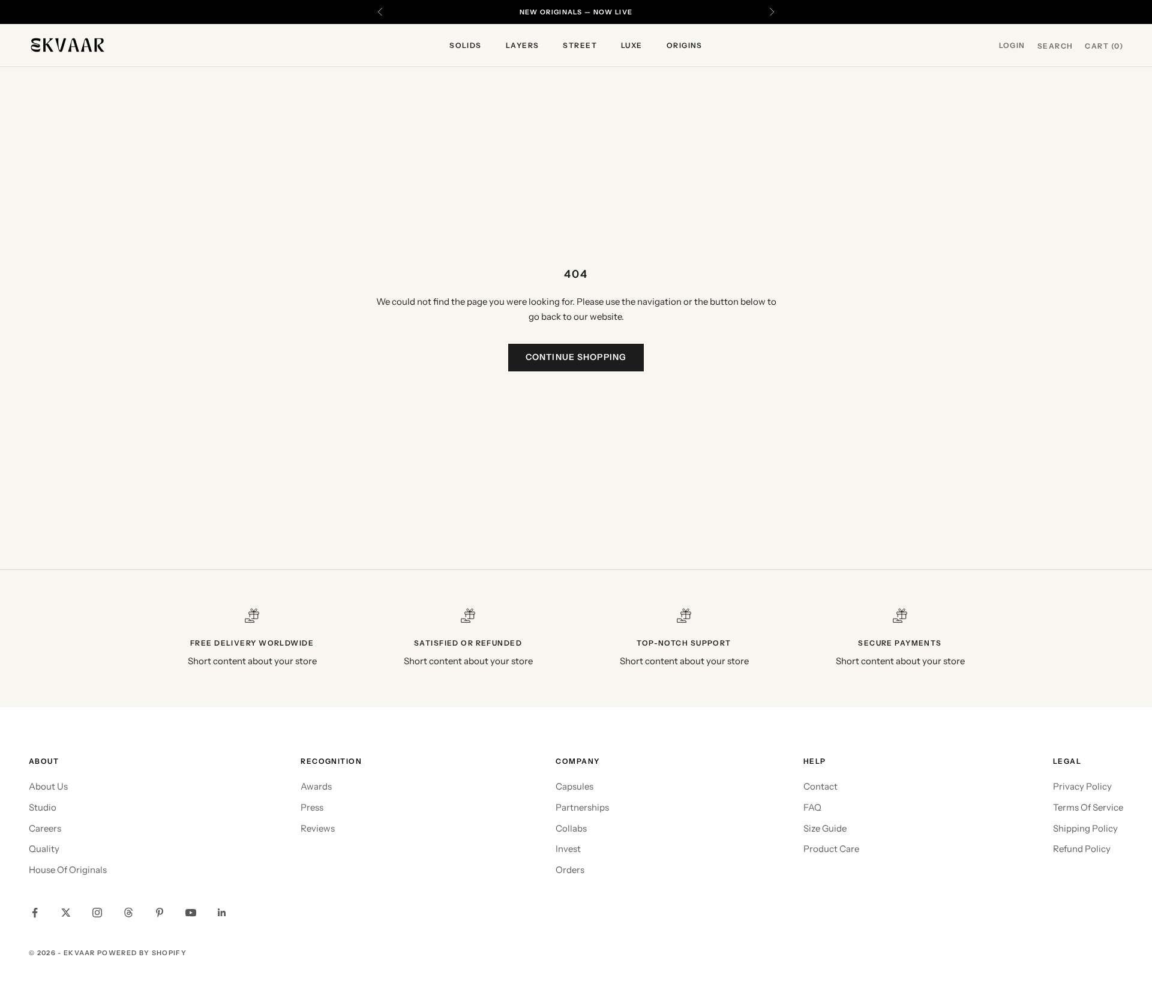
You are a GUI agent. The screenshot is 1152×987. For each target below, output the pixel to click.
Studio (42, 807)
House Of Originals (68, 869)
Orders (570, 869)
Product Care (831, 848)
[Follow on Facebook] (35, 913)
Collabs (571, 828)
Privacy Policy (1082, 786)
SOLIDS (465, 45)
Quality (44, 848)
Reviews (318, 828)
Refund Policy (1082, 848)
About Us (48, 786)
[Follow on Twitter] (66, 913)
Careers (45, 828)
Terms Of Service (1088, 807)
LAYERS (522, 45)
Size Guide (825, 828)
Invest (568, 848)
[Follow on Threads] (128, 913)
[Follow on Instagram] (97, 913)
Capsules (574, 786)
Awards (316, 786)
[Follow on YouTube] (191, 913)
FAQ (812, 807)
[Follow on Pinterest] (160, 913)
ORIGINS (685, 45)
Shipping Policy (1085, 828)
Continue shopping (576, 357)
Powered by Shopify (142, 953)
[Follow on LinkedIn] (222, 913)
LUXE (632, 45)
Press (312, 807)
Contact (820, 786)
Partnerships (582, 807)
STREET (580, 45)
